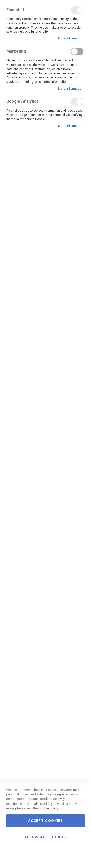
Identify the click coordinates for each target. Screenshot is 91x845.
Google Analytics (77, 101)
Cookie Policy (48, 808)
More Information (70, 38)
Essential (77, 10)
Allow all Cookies (45, 837)
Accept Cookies (45, 820)
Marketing (77, 51)
